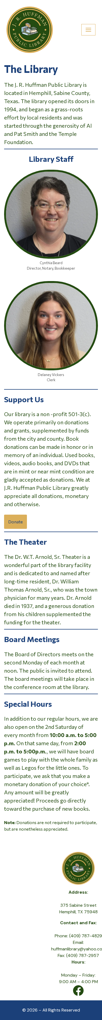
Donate (15, 521)
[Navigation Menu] (88, 29)
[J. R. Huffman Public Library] (30, 30)
